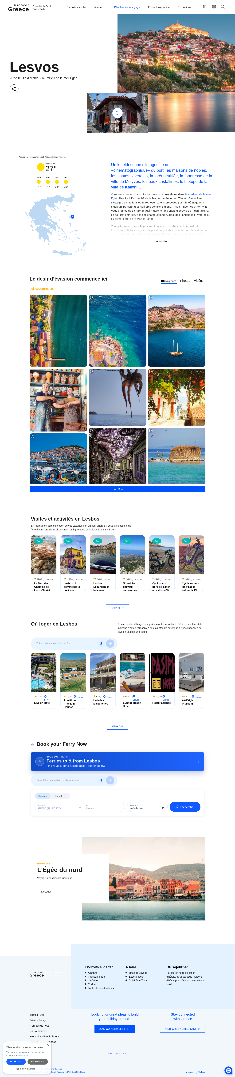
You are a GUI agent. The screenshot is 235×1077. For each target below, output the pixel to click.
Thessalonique (96, 976)
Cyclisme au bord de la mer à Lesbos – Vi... (161, 587)
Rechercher (187, 807)
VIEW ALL (117, 725)
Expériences (136, 976)
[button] (27, 1069)
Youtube (121, 1061)
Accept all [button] (16, 1061)
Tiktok (132, 1059)
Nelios (201, 1072)
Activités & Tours (138, 980)
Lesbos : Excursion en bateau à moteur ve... (101, 588)
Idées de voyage (138, 973)
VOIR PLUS (118, 608)
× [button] (47, 1045)
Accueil (22, 157)
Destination (43, 863)
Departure (134, 805)
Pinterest (126, 1061)
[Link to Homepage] (19, 13)
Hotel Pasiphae (161, 703)
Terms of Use (37, 1014)
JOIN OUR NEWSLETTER (114, 1029)
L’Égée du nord (60, 869)
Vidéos (199, 280)
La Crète (93, 980)
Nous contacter (38, 1031)
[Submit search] (110, 643)
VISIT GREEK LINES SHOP (181, 1029)
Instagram (168, 280)
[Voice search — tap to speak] (101, 643)
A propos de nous (39, 1025)
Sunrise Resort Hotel (132, 705)
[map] (205, 6)
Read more (23, 1055)
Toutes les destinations (101, 988)
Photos (185, 280)
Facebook (103, 1061)
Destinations (32, 157)
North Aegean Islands (49, 157)
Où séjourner (177, 967)
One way (42, 796)
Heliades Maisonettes (100, 702)
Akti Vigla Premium (187, 702)
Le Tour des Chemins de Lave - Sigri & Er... (42, 588)
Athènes (92, 973)
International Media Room (44, 1036)
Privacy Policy (38, 1020)
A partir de (41, 805)
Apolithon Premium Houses (70, 703)
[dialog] (27, 1057)
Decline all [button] (37, 1061)
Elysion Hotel (42, 703)
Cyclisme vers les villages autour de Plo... (191, 587)
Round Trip (60, 796)
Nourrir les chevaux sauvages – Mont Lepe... (130, 588)
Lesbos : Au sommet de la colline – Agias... (72, 588)
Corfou (92, 984)
